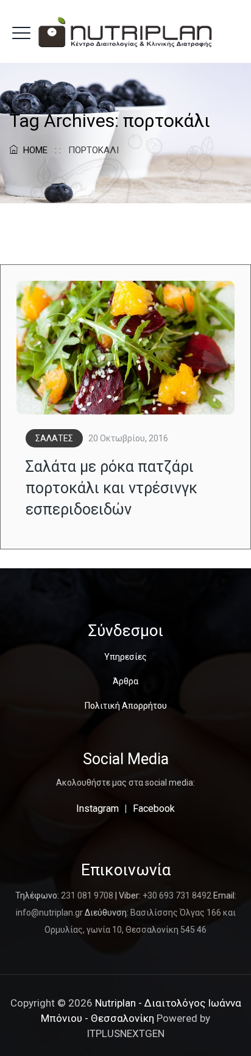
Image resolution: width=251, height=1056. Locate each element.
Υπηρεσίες (125, 657)
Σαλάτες (54, 438)
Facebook (154, 808)
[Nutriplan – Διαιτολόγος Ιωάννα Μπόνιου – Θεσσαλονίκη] (125, 31)
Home (33, 150)
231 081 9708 (87, 895)
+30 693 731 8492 (177, 895)
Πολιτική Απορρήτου (126, 706)
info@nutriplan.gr (49, 912)
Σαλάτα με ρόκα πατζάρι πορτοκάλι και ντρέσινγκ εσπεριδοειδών (111, 488)
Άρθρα (125, 681)
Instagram (97, 808)
